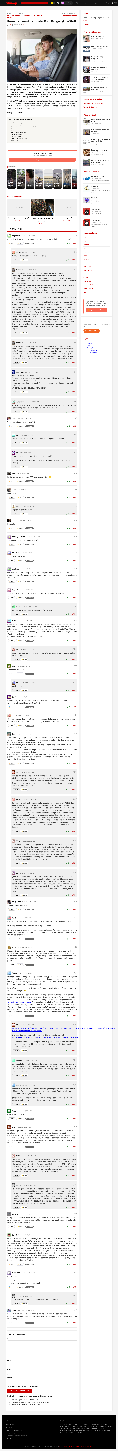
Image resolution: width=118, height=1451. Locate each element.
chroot (61, 1446)
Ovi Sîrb (85, 277)
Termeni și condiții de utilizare (14, 1430)
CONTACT (8, 1439)
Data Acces (90, 1446)
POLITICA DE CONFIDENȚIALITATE (15, 1433)
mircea (18, 1185)
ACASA (78, 3)
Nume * (9, 1360)
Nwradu (85, 274)
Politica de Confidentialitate (72, 1446)
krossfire (86, 263)
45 (23, 25)
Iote (17, 506)
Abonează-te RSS (92, 331)
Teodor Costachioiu (89, 285)
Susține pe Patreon (41, 160)
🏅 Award (11, 243)
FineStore (86, 24)
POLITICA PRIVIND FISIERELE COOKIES (17, 1436)
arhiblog (11, 3)
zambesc (15, 569)
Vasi (84, 292)
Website (9, 1377)
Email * (9, 1369)
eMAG (85, 20)
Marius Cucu (87, 266)
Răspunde (30, 243)
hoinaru (85, 255)
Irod (84, 248)
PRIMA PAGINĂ (10, 1424)
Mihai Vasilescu (88, 288)
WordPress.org (92, 353)
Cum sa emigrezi (104, 3)
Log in (89, 345)
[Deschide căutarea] (58, 3)
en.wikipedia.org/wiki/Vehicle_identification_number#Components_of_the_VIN (45, 1037)
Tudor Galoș (87, 281)
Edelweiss (86, 244)
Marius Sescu (87, 270)
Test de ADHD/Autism (90, 107)
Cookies (83, 1446)
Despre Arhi (86, 3)
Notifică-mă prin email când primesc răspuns (24, 1386)
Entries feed (91, 348)
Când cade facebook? (69, 16)
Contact (94, 3)
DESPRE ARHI (9, 1427)
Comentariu (11, 1339)
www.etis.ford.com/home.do (19, 1002)
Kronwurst (86, 259)
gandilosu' (20, 402)
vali (10, 25)
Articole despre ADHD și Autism (93, 103)
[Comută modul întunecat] (53, 3)
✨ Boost (19, 243)
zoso (84, 237)
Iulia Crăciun (87, 252)
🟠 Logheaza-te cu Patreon (96, 310)
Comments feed (92, 350)
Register (90, 343)
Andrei (85, 241)
